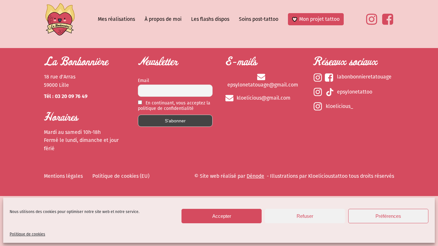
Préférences (388, 216)
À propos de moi (163, 19)
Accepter (221, 216)
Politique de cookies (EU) (120, 176)
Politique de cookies (27, 234)
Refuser (305, 216)
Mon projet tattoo (319, 19)
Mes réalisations (116, 19)
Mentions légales (63, 176)
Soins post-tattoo (258, 19)
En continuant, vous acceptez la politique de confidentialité (174, 105)
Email (143, 80)
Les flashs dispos (210, 19)
